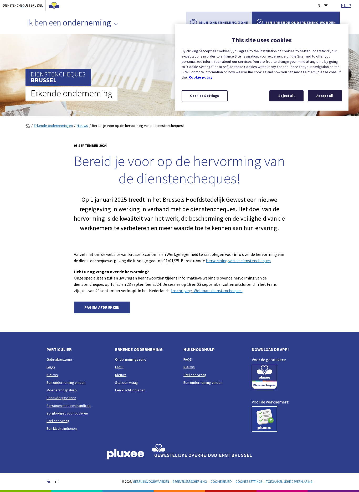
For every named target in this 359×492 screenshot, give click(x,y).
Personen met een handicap (69, 405)
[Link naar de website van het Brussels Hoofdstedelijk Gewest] (52, 5)
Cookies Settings (248, 481)
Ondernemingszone (130, 359)
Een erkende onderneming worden (300, 22)
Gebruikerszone (59, 359)
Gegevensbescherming (189, 481)
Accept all (324, 96)
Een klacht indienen (62, 428)
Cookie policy (200, 77)
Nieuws (82, 125)
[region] (261, 67)
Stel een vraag (58, 420)
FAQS (51, 367)
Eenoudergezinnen (61, 397)
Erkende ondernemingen (53, 125)
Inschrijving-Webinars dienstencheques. (206, 290)
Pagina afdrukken (101, 307)
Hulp (346, 5)
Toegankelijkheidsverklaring (289, 481)
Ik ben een (69, 22)
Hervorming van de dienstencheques (238, 260)
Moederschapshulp (62, 390)
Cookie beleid (221, 481)
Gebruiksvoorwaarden (151, 481)
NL (319, 5)
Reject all (286, 96)
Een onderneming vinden (66, 382)
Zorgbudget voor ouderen (67, 413)
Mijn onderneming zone (223, 22)
